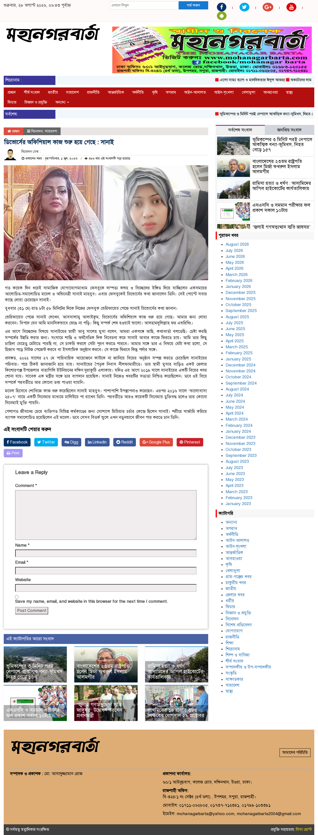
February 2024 (239, 425)
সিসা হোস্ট (304, 829)
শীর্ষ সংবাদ (32, 92)
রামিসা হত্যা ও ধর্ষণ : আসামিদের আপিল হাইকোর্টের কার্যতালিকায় (175, 671)
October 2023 (238, 449)
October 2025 (238, 304)
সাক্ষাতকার (234, 679)
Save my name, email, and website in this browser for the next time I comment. (91, 601)
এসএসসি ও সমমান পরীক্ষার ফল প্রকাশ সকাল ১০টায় (32, 713)
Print (15, 453)
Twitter (48, 442)
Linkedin (99, 442)
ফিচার (12, 102)
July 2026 (234, 250)
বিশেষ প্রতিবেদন (239, 625)
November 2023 (240, 443)
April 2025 (234, 341)
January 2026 (238, 286)
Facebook (18, 442)
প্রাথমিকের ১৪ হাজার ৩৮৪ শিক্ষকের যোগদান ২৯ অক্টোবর (176, 713)
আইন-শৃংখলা (224, 92)
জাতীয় (53, 92)
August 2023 (237, 461)
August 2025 (237, 316)
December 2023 (240, 437)
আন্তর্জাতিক (116, 92)
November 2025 (240, 298)
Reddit (126, 442)
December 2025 (240, 292)
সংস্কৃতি (231, 673)
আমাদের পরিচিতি (295, 752)
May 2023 (235, 479)
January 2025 (238, 359)
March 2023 (237, 491)
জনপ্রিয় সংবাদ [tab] (289, 130)
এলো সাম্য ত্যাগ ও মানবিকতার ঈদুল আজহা (238, 80)
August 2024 (237, 389)
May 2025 (235, 334)
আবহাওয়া (270, 92)
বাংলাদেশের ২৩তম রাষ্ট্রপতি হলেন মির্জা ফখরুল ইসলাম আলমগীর (103, 671)
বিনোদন (37, 131)
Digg (73, 442)
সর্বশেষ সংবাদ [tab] (240, 130)
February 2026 (239, 280)
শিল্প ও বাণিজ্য (238, 655)
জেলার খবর (235, 594)
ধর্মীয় (230, 600)
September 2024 (241, 383)
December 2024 (240, 365)
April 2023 (234, 485)
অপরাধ (171, 92)
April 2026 (234, 268)
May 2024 (235, 407)
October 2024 (238, 377)
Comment (26, 485)
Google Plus (159, 442)
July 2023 (234, 467)
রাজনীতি (93, 92)
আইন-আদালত (195, 92)
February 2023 (239, 497)
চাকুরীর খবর (236, 582)
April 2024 (234, 413)
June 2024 (235, 401)
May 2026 (235, 262)
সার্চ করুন (193, 5)
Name (22, 545)
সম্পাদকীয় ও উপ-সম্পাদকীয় (248, 667)
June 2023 (235, 473)
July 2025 (234, 322)
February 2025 (239, 353)
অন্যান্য (61, 102)
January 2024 (238, 431)
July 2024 (234, 395)
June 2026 (235, 256)
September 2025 (241, 310)
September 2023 (241, 455)
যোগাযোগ (234, 631)
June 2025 (235, 328)
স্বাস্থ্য (289, 92)
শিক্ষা (230, 643)
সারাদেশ (72, 92)
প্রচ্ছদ (12, 92)
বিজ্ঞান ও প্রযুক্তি (36, 102)
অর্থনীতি (138, 92)
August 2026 (237, 244)
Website (23, 579)
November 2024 (240, 371)
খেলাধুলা (248, 92)
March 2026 (237, 274)
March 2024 (237, 419)
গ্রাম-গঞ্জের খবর (239, 576)
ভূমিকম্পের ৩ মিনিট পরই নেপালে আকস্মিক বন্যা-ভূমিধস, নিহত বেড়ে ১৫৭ (259, 114)
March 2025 (237, 347)
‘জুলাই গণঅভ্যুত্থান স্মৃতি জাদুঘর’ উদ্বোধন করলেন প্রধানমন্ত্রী (99, 710)
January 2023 (238, 503)
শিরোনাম (233, 649)
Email (21, 562)
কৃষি (155, 92)
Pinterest (191, 442)
